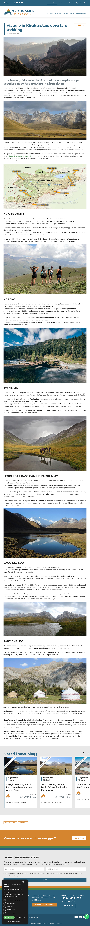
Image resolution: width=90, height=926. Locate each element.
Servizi (65, 13)
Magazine (58, 13)
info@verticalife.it (68, 901)
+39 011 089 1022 (71, 898)
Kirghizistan (10, 823)
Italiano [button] (7, 3)
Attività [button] (71, 3)
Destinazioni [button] (62, 3)
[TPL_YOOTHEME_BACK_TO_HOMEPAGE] (19, 11)
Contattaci (79, 838)
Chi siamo (50, 13)
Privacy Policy (13, 876)
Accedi (52, 3)
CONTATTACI (68, 906)
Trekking (23, 823)
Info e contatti (81, 13)
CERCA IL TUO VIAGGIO (45, 905)
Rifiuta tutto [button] (21, 917)
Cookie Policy (34, 917)
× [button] (25, 881)
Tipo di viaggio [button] (81, 3)
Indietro (80, 25)
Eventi (72, 13)
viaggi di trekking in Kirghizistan (21, 156)
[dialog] (15, 902)
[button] (84, 753)
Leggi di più (16, 896)
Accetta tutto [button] (9, 917)
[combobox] (23, 882)
